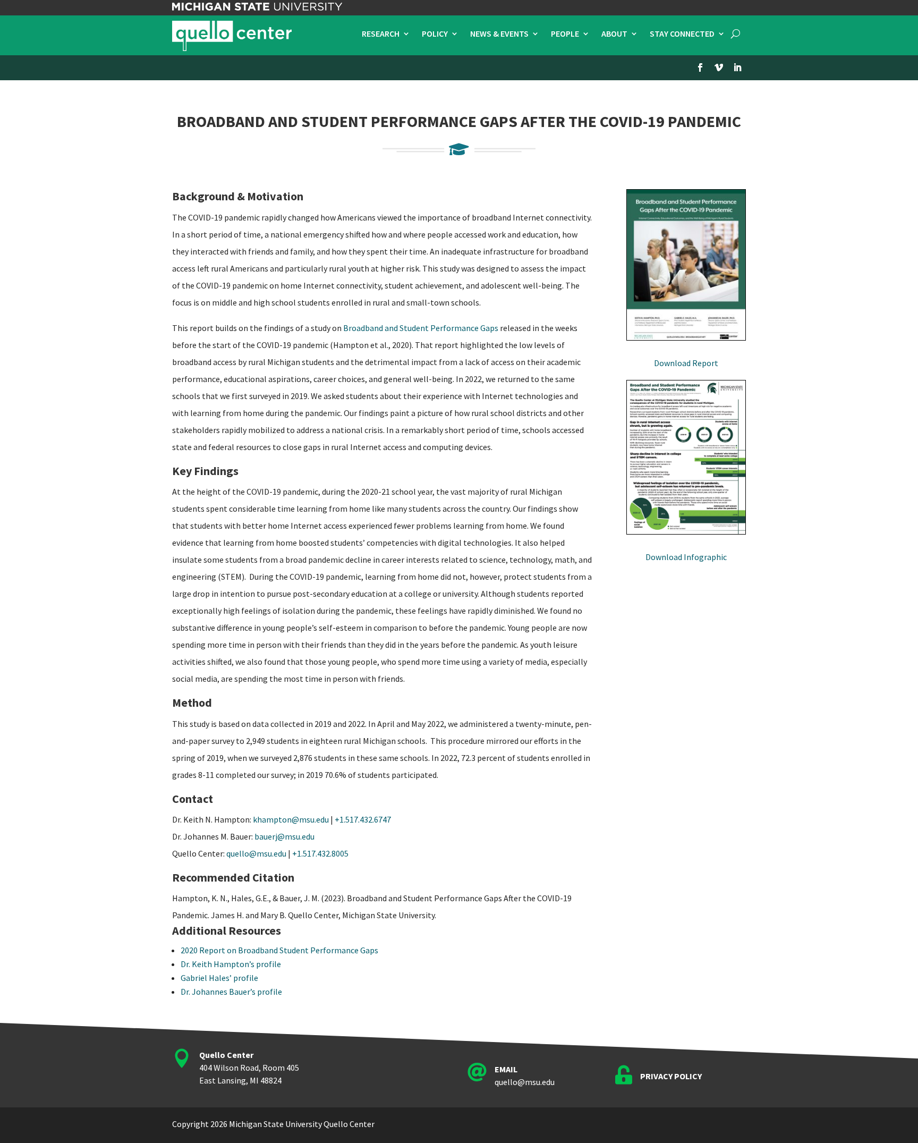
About (614, 34)
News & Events (499, 34)
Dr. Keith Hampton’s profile (231, 964)
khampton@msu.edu (291, 819)
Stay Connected (682, 34)
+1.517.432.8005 (320, 853)
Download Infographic (686, 557)
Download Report (686, 363)
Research (381, 34)
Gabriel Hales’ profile (219, 977)
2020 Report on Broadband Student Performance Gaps (279, 950)
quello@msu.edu (256, 853)
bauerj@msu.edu (284, 836)
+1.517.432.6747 (363, 819)
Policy (435, 34)
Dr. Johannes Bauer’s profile (231, 991)
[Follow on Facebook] (700, 67)
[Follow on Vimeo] (718, 67)
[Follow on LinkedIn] (737, 67)
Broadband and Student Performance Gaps (420, 328)
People (565, 34)
